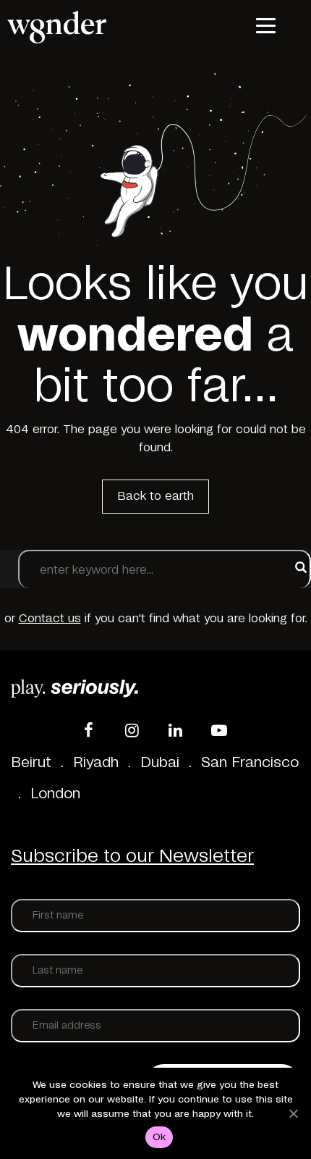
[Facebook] (89, 730)
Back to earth (155, 496)
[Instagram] (132, 730)
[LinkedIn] (176, 730)
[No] (293, 1113)
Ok (159, 1137)
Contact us (50, 618)
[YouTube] (219, 730)
